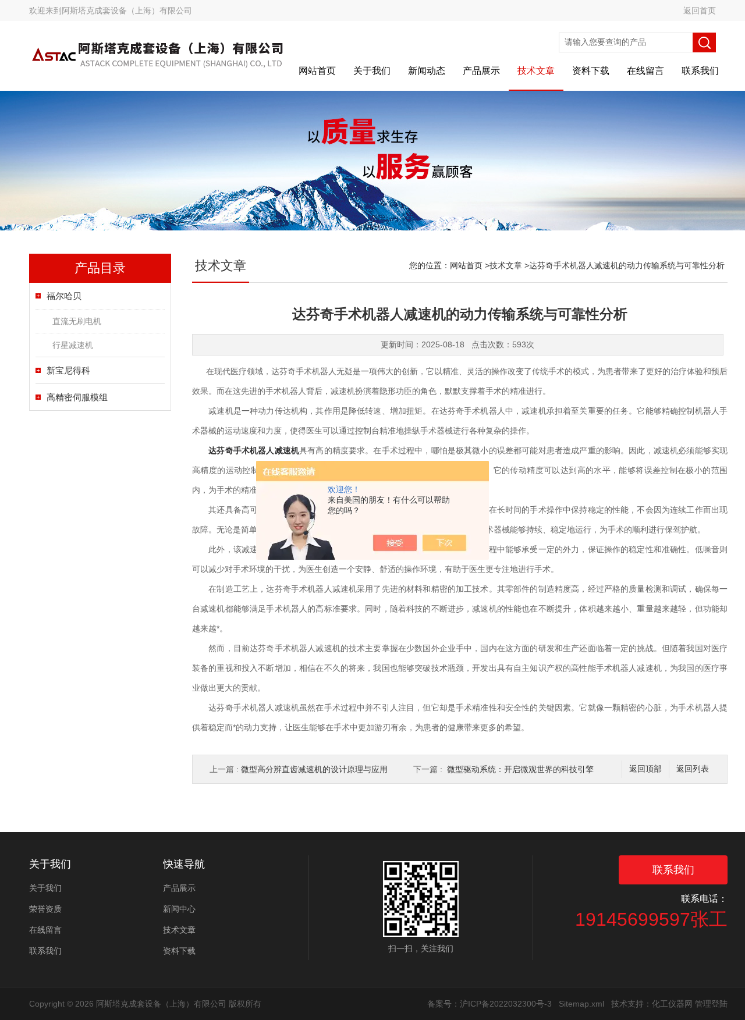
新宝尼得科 (68, 370)
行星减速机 (72, 345)
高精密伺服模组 (77, 397)
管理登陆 (711, 1003)
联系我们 (700, 71)
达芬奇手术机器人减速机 (253, 450)
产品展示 (481, 71)
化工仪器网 (672, 1003)
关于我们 (372, 71)
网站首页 (317, 71)
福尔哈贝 (64, 296)
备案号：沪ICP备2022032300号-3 (489, 1003)
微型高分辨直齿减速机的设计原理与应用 (314, 769)
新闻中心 (179, 909)
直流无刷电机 (76, 321)
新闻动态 (426, 71)
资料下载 (590, 71)
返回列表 (692, 769)
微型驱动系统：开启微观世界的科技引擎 (520, 769)
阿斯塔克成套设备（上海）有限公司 (127, 10)
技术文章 (536, 71)
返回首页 (699, 10)
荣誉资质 (45, 909)
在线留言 (645, 71)
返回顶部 (645, 769)
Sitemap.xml (581, 1003)
